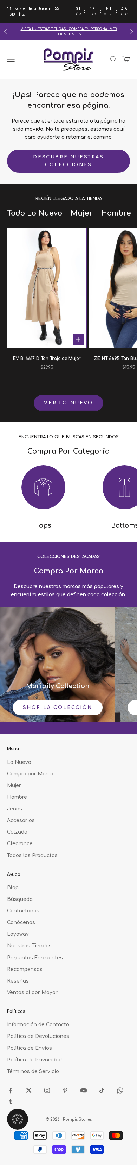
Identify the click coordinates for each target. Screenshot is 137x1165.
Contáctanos (23, 911)
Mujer (82, 213)
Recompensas (25, 969)
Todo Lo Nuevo (34, 213)
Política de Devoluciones (38, 1036)
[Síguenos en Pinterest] (65, 1090)
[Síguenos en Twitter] (28, 1090)
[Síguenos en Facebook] (10, 1090)
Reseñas (18, 981)
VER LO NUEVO (68, 402)
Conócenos (21, 922)
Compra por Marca (30, 774)
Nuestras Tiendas (29, 945)
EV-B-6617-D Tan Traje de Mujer (47, 358)
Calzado (17, 832)
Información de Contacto (38, 1024)
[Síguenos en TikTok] (101, 1090)
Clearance (20, 843)
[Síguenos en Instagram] (47, 1090)
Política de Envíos (29, 1048)
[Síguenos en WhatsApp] (120, 1090)
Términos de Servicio (33, 1071)
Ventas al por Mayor (32, 992)
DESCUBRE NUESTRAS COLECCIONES (68, 161)
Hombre (116, 213)
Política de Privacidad (34, 1060)
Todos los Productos (32, 855)
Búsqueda (20, 899)
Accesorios (21, 820)
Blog (13, 887)
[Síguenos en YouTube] (83, 1090)
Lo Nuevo (19, 762)
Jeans (14, 808)
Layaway (18, 934)
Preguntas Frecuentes (35, 957)
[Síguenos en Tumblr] (10, 1101)
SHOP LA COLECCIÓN (57, 707)
